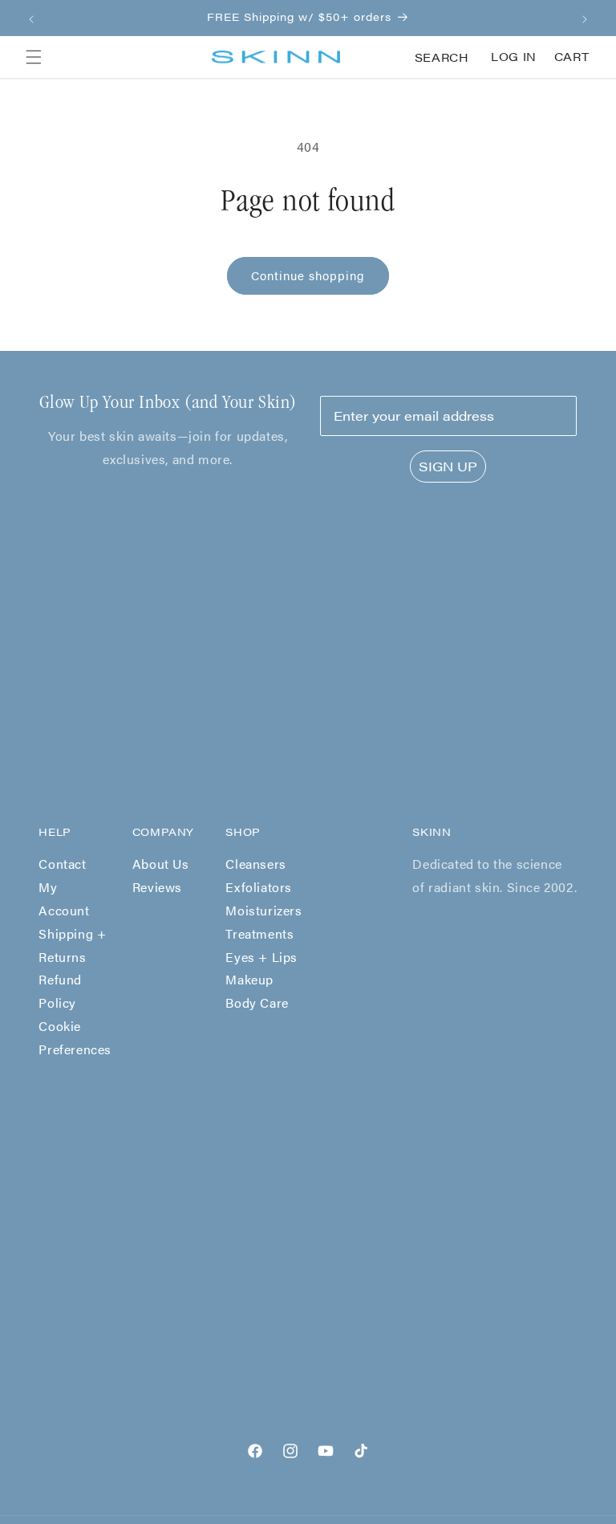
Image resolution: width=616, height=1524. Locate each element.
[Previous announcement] (31, 17)
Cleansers (255, 863)
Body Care (256, 1002)
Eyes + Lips (261, 956)
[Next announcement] (584, 17)
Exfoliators (258, 887)
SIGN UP (448, 466)
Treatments (259, 933)
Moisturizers (263, 910)
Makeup (249, 979)
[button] (33, 57)
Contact (62, 863)
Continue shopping (308, 275)
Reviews (157, 887)
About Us (160, 863)
